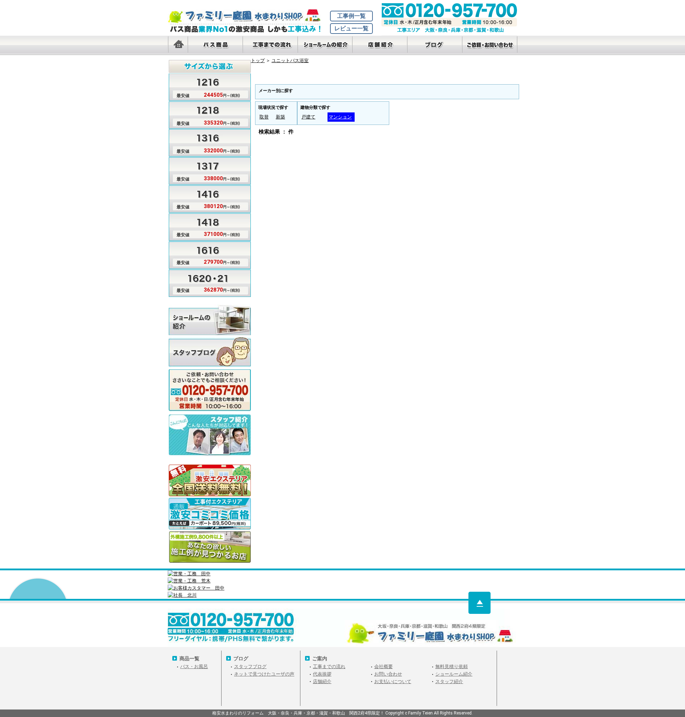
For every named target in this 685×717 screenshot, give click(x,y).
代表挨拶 (322, 674)
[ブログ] (434, 45)
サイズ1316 (204, 142)
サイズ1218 (204, 114)
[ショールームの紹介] (325, 45)
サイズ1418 (204, 225)
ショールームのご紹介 (210, 319)
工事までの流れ (329, 666)
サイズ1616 (204, 253)
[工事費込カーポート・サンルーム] (210, 514)
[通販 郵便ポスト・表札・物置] (210, 481)
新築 (280, 117)
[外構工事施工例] (210, 547)
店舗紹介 (322, 681)
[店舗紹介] (379, 45)
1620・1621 (502, 76)
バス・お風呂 (194, 666)
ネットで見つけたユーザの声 (264, 674)
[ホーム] (178, 45)
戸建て (308, 117)
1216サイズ (271, 76)
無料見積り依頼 (451, 666)
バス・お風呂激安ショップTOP (248, 16)
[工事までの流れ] (270, 45)
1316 (337, 76)
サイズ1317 (204, 170)
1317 (370, 76)
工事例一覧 (351, 15)
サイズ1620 (204, 281)
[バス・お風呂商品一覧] (215, 45)
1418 (435, 76)
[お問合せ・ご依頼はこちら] (489, 45)
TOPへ (479, 603)
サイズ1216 (204, 86)
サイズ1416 (204, 197)
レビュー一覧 (351, 28)
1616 (468, 76)
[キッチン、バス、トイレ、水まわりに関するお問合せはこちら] (387, 279)
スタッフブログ (210, 352)
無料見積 (210, 384)
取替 (264, 117)
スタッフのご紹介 (210, 429)
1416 (402, 76)
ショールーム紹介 (453, 674)
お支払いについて (392, 681)
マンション (340, 117)
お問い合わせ (388, 674)
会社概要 (383, 666)
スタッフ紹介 (449, 681)
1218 (304, 76)
